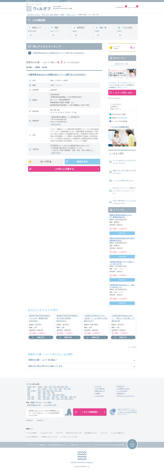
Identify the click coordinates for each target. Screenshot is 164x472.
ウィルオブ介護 (30, 433)
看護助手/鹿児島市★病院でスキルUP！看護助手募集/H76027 (40, 318)
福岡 (39, 399)
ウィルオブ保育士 (31, 436)
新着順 (37, 67)
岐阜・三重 (46, 393)
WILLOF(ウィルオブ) (33, 14)
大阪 (39, 395)
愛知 (39, 393)
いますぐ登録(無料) (90, 412)
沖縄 (53, 399)
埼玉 (50, 389)
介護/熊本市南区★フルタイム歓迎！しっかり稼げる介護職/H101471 (95, 318)
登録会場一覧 (121, 393)
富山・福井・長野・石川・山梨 (52, 391)
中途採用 (39, 420)
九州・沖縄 (30, 399)
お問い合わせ (74, 445)
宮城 (45, 387)
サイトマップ (86, 445)
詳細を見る (82, 161)
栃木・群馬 (67, 389)
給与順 (44, 67)
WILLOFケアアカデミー (72, 433)
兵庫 (49, 395)
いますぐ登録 (123, 92)
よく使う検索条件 (100, 388)
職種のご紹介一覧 (100, 391)
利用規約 (42, 445)
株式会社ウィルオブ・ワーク (33, 1)
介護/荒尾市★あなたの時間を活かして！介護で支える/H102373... (58, 53)
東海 (28, 393)
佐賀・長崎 (46, 399)
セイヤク (102, 433)
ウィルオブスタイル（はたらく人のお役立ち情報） (109, 445)
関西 (28, 395)
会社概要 (97, 393)
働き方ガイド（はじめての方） (125, 396)
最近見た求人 (121, 386)
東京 (39, 389)
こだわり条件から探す (50, 405)
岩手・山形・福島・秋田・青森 (58, 387)
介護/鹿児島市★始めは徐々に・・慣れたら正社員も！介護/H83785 (123, 318)
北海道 (40, 387)
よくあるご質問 (99, 396)
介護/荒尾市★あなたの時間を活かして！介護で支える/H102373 (56, 75)
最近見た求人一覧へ (122, 64)
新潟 (39, 391)
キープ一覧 (98, 386)
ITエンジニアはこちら (114, 98)
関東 (28, 389)
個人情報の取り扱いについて (57, 445)
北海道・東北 (31, 387)
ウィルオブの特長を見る (120, 127)
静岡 (53, 393)
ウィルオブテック (45, 433)
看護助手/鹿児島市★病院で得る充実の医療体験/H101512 (67, 318)
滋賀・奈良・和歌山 (59, 395)
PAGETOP (132, 445)
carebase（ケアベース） (48, 436)
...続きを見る (55, 124)
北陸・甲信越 (31, 391)
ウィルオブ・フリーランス (68, 436)
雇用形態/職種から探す (34, 405)
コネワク (58, 433)
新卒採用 (28, 420)
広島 (39, 397)
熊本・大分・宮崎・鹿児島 (50, 14)
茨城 (60, 389)
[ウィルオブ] (38, 8)
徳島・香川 (73, 397)
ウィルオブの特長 (122, 391)
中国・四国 (30, 397)
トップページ (32, 445)
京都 (44, 395)
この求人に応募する (64, 169)
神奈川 (45, 389)
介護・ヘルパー (71, 14)
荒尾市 (62, 14)
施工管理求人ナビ (90, 433)
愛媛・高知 (64, 397)
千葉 (55, 389)
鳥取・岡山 (55, 397)
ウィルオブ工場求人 (116, 433)
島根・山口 (46, 397)
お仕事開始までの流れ (123, 388)
